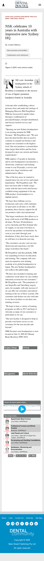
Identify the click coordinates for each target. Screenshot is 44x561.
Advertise (29, 518)
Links (11, 518)
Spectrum (14, 18)
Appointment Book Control (21, 419)
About (4, 518)
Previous (6, 81)
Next (37, 81)
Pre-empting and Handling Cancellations (25, 440)
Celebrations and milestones (17, 55)
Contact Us (19, 518)
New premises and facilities (17, 50)
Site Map (39, 518)
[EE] (22, 532)
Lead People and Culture (20, 433)
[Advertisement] (22, 486)
